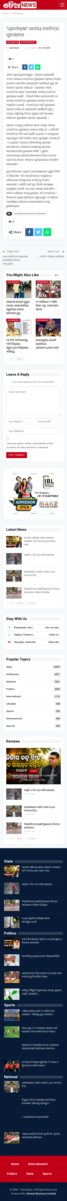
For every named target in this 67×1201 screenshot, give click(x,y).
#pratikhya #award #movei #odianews (30, 214)
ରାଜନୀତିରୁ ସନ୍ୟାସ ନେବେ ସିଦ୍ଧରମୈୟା (40, 956)
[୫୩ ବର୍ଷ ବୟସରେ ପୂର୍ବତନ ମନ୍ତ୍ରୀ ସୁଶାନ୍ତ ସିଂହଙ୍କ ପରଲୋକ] (11, 943)
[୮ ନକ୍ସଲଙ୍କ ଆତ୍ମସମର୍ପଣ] (11, 1121)
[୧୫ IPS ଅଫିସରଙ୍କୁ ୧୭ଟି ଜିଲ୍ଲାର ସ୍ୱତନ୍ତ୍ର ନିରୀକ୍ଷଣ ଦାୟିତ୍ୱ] (18, 327)
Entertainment (28, 42)
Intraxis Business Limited (41, 1193)
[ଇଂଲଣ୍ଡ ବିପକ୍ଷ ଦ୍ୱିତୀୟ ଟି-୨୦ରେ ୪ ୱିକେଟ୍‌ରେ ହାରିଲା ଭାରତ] (11, 1066)
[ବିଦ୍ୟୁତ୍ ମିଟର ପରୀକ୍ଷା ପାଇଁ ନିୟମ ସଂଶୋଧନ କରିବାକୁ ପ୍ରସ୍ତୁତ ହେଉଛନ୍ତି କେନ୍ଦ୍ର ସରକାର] (11, 1104)
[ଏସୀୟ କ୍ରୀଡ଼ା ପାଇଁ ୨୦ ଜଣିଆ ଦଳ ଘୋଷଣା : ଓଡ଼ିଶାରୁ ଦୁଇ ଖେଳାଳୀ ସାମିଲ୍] (11, 1015)
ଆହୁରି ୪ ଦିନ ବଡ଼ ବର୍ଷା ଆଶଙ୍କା (39, 554)
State (9, 667)
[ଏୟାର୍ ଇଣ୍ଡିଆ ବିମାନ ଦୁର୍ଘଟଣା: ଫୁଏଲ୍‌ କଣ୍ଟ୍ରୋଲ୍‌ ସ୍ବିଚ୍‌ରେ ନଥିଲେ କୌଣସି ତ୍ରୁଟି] (11, 1138)
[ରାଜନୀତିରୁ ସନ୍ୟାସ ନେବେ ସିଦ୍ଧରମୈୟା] (11, 960)
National (11, 681)
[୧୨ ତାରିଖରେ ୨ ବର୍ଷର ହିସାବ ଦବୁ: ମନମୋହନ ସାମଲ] (48, 289)
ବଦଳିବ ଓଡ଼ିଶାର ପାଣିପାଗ (52, 256)
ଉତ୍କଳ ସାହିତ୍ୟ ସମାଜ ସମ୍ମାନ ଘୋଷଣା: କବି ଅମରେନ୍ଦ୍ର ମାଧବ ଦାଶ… (40, 541)
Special (10, 726)
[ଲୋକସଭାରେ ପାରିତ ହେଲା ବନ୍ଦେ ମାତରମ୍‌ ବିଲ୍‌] (14, 576)
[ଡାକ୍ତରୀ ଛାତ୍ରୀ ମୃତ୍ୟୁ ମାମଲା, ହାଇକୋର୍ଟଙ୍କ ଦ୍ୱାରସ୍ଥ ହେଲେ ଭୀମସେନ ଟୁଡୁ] (18, 289)
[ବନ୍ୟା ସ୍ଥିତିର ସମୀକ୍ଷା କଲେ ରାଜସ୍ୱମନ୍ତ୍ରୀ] (11, 922)
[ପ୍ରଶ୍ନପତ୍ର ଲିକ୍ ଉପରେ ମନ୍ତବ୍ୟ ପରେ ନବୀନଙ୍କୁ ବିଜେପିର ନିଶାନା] (11, 977)
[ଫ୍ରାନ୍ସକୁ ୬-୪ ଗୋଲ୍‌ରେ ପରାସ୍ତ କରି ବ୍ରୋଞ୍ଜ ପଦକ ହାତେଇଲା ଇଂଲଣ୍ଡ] (11, 1032)
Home (15, 1164)
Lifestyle (11, 703)
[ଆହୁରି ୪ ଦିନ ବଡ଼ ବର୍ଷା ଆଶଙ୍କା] (14, 559)
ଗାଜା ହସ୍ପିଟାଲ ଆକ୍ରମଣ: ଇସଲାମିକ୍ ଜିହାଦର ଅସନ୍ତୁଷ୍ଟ (16, 260)
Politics (10, 689)
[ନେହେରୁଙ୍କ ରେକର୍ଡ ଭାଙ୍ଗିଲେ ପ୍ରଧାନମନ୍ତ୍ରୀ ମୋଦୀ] (48, 327)
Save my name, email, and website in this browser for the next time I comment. (30, 445)
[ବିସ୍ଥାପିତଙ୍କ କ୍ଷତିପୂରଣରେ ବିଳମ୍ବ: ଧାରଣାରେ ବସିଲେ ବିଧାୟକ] (14, 593)
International (13, 696)
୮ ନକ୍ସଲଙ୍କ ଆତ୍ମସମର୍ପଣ (35, 1116)
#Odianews (12, 42)
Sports (10, 711)
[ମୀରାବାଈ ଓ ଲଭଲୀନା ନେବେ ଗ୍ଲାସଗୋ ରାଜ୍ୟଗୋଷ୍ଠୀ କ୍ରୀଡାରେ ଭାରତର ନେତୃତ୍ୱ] (11, 1049)
